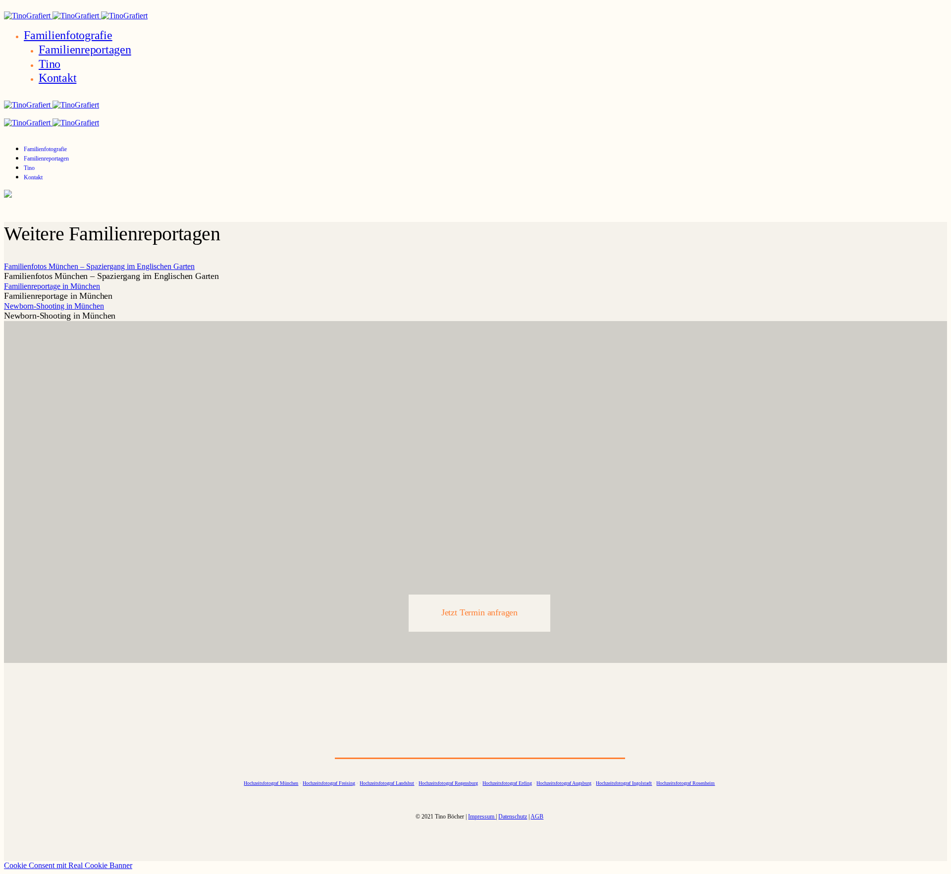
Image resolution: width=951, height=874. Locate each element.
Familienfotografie (68, 35)
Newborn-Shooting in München (54, 306)
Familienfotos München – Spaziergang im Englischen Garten (99, 266)
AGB (536, 816)
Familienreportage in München (52, 286)
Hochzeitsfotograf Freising (329, 783)
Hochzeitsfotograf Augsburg (563, 783)
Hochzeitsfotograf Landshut (387, 783)
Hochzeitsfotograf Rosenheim (685, 783)
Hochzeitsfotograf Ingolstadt (624, 783)
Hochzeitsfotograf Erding (507, 783)
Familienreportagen (85, 49)
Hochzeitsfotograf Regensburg (448, 783)
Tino (49, 63)
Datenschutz (512, 816)
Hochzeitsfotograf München (271, 783)
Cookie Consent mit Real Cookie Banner (68, 865)
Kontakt (57, 77)
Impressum (482, 816)
